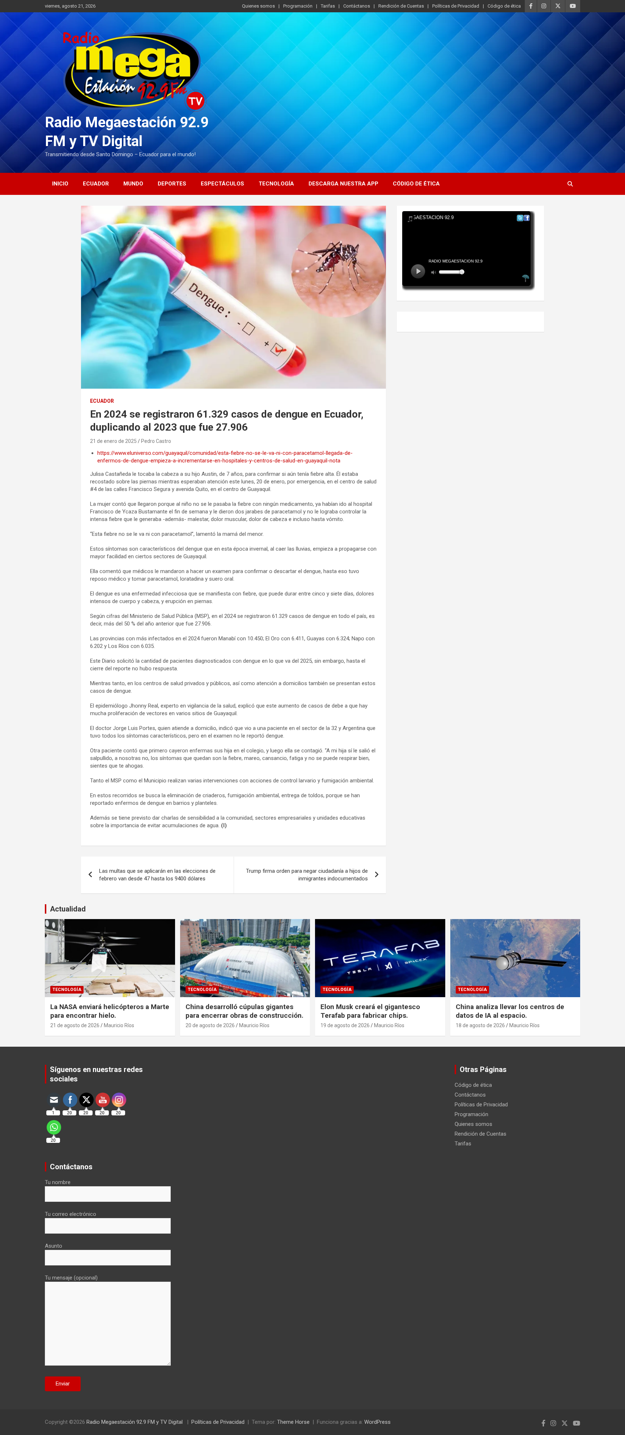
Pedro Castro (156, 441)
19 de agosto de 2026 (345, 1025)
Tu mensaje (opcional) (71, 1277)
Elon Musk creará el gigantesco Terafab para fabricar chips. (370, 1011)
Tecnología (276, 183)
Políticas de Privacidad (455, 6)
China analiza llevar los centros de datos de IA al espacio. (510, 1011)
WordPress (377, 1422)
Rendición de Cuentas (401, 6)
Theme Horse (293, 1422)
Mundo (133, 183)
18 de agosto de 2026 (480, 1025)
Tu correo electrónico (70, 1214)
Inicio (60, 183)
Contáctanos (356, 6)
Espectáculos (222, 183)
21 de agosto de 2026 (74, 1025)
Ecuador (96, 183)
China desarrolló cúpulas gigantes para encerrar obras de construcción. (244, 1011)
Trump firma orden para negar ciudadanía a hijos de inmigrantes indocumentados (307, 875)
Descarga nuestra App (343, 183)
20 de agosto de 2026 (210, 1025)
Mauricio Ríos (119, 1025)
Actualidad (68, 909)
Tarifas (328, 6)
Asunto (53, 1246)
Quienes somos (258, 6)
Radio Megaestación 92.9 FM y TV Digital (135, 1422)
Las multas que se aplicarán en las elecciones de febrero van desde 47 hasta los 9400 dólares (157, 875)
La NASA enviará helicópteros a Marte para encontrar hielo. (109, 1011)
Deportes (172, 183)
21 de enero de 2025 (113, 441)
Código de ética (504, 6)
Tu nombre (58, 1182)
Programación (297, 6)
